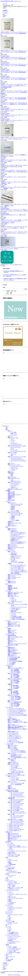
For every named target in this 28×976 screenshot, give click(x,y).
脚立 (12, 474)
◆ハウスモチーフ (12, 654)
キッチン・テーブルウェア (12, 934)
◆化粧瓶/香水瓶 (12, 635)
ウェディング (9, 924)
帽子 (9, 915)
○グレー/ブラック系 (15, 514)
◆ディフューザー (12, 746)
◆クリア (10, 666)
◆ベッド (10, 430)
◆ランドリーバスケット (14, 621)
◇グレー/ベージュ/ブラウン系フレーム (17, 710)
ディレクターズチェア (16, 444)
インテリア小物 (9, 743)
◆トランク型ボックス (13, 837)
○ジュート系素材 (15, 520)
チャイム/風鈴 (14, 766)
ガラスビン (13, 761)
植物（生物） (11, 868)
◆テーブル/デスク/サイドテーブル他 (17, 445)
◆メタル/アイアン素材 (13, 810)
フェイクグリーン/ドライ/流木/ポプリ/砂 (15, 775)
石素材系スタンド (15, 539)
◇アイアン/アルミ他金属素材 (15, 661)
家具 (7, 429)
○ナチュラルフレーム (13, 733)
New (7, 427)
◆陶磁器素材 (11, 798)
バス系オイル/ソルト (16, 608)
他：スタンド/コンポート (17, 822)
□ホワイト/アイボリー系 (16, 504)
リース (9, 929)
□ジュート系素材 (15, 510)
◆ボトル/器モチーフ (13, 650)
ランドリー (8, 620)
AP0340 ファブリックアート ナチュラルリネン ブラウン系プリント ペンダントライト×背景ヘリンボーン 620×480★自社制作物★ (14, 86)
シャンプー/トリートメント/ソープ (19, 607)
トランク (10, 876)
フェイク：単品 (14, 779)
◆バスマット (11, 524)
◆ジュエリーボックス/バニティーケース (17, 840)
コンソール (13, 453)
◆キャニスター (12, 753)
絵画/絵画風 (13, 554)
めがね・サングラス (13, 922)
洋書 (7, 878)
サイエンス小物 (9, 959)
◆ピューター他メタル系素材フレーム (17, 726)
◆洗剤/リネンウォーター (14, 624)
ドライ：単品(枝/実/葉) (16, 784)
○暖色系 (13, 517)
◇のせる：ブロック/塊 (13, 826)
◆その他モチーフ (12, 655)
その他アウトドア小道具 (14, 952)
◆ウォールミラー (12, 630)
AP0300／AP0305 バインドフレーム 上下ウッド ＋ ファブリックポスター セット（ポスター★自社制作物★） (14, 59)
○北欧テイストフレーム (13, 741)
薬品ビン (13, 760)
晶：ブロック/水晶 (15, 807)
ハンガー (13, 470)
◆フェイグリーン (12, 776)
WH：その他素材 (15, 669)
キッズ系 (13, 559)
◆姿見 (9, 628)
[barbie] (11, 1)
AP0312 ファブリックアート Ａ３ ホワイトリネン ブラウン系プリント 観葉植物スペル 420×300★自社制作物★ (14, 104)
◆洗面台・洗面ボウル (13, 593)
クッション (11, 906)
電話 (9, 861)
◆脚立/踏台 (11, 472)
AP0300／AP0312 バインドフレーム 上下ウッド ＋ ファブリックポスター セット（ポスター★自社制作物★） (14, 52)
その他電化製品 (12, 864)
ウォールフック (14, 485)
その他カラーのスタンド (16, 537)
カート (5, 3)
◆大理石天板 (11, 493)
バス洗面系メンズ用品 (16, 616)
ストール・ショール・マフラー (15, 914)
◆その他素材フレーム (13, 731)
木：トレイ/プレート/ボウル (17, 815)
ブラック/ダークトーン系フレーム (19, 570)
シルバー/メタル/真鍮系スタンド (18, 542)
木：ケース (13, 818)
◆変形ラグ (11, 521)
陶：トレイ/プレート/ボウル (17, 799)
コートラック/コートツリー (17, 466)
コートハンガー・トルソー (14, 845)
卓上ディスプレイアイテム (12, 789)
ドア (12, 479)
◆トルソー (11, 471)
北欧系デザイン (14, 531)
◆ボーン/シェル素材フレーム (15, 720)
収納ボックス (9, 831)
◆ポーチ (10, 642)
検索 (4, 287)
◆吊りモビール (12, 581)
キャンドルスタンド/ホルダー (18, 750)
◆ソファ (10, 436)
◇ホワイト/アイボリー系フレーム (16, 708)
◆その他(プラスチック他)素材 (15, 819)
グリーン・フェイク (10, 867)
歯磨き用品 (13, 611)
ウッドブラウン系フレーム (17, 567)
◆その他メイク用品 (13, 645)
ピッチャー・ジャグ (13, 937)
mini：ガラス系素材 (15, 704)
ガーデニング (9, 953)
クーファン (11, 849)
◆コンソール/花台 (12, 452)
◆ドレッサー (11, 463)
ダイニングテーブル (15, 447)
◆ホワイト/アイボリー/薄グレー (15, 668)
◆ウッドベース (12, 700)
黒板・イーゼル (12, 896)
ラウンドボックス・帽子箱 (14, 872)
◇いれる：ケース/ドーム (14, 827)
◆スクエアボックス (13, 834)
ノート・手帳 (11, 886)
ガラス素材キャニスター (16, 754)
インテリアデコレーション (12, 890)
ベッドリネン (14, 435)
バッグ (9, 917)
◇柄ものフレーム (12, 718)
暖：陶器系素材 (14, 692)
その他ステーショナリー (14, 888)
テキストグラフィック (16, 555)
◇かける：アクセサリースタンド (16, 829)
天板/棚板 (8, 490)
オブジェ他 (8, 865)
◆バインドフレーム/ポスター (15, 574)
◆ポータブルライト (13, 546)
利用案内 (5, 10)
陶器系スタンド (14, 540)
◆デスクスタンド (12, 544)
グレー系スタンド (15, 535)
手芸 (7, 955)
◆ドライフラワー (12, 781)
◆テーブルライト (12, 529)
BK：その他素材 (15, 682)
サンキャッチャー (15, 765)
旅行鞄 (7, 873)
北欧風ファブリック (15, 556)
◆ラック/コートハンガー (14, 464)
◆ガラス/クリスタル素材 (14, 802)
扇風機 (9, 863)
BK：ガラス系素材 (15, 681)
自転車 (7, 944)
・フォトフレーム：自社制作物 (15, 742)
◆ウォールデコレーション (14, 577)
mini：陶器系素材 (15, 703)
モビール (8, 579)
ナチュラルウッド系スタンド (17, 533)
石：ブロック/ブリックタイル (18, 796)
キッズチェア (11, 844)
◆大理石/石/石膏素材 (13, 791)
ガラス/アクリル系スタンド (17, 543)
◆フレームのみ (12, 578)
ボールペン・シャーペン (14, 883)
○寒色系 (13, 516)
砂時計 (9, 899)
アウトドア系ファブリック (14, 948)
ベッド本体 (13, 432)
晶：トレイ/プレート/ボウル (17, 803)
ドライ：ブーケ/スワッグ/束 (17, 783)
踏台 (12, 475)
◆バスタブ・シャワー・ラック (15, 592)
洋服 (9, 918)
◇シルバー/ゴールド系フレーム (15, 712)
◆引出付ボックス (12, 838)
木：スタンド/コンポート (17, 817)
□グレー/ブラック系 (15, 505)
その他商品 (8, 960)
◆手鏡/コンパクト (12, 632)
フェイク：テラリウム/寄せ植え (18, 780)
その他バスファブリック (16, 601)
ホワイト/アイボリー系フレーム (18, 565)
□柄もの (13, 509)
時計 (7, 584)
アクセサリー (9, 920)
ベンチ (12, 441)
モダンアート (14, 552)
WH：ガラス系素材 (15, 672)
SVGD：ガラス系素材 (16, 697)
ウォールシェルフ (15, 483)
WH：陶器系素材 (15, 670)
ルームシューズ (9, 911)
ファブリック (9, 905)
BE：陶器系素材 (15, 674)
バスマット (13, 598)
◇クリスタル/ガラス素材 (14, 657)
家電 (7, 857)
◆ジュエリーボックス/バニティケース (17, 643)
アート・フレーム (10, 550)
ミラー (7, 627)
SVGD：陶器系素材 (15, 696)
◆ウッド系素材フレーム (14, 719)
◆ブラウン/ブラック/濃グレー (15, 678)
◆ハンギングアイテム (13, 764)
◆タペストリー (12, 575)
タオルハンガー (14, 468)
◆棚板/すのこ (11, 497)
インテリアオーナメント (16, 768)
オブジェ (8, 646)
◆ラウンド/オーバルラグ (14, 512)
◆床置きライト (12, 548)
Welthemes (3, 972)
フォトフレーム (9, 707)
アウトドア (8, 945)
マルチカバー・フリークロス (15, 907)
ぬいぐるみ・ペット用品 (14, 854)
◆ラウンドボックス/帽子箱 (14, 836)
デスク (12, 448)
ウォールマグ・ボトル (13, 949)
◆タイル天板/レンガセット (14, 494)
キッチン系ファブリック (14, 941)
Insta (4, 16)
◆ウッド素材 (11, 814)
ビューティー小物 (10, 634)
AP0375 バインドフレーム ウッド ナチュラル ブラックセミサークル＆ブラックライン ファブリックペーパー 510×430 (14, 233)
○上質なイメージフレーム (14, 735)
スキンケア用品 (14, 609)
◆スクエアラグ (12, 502)
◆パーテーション (12, 477)
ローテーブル (14, 449)
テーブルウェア (12, 938)
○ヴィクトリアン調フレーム (14, 737)
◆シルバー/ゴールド (13, 695)
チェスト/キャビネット (16, 458)
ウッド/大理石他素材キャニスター (19, 757)
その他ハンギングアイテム (17, 772)
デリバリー (5, 11)
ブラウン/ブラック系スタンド (18, 536)
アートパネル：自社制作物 (17, 562)
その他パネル (14, 561)
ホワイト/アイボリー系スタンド (18, 532)
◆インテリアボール (13, 745)
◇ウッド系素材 (12, 662)
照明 (7, 527)
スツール (13, 440)
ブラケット (13, 486)
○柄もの (13, 519)
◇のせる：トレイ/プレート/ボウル (16, 823)
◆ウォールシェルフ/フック (14, 482)
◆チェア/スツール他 (13, 437)
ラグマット (8, 501)
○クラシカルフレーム (13, 734)
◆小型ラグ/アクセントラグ (14, 523)
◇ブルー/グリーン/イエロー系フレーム (17, 714)
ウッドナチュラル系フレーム (17, 566)
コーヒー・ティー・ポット (14, 936)
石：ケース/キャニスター (17, 795)
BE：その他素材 (15, 677)
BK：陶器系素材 (15, 680)
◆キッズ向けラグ (12, 525)
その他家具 (8, 841)
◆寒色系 (10, 684)
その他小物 (11, 903)
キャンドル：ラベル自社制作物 (18, 752)
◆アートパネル (12, 551)
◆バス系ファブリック (13, 596)
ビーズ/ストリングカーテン (17, 770)
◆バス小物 (11, 603)
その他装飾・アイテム (13, 933)
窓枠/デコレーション (16, 481)
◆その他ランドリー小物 (14, 626)
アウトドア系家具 (12, 947)
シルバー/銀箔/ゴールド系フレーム (19, 571)
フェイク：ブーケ (15, 777)
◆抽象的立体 (11, 647)
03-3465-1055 (7, 5)
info (4, 14)
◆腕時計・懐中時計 (13, 588)
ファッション (9, 913)
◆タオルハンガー (12, 594)
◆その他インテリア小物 (14, 773)
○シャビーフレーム (12, 739)
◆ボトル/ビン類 (12, 758)
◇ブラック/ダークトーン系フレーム (16, 711)
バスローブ (13, 600)
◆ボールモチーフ (12, 649)
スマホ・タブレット (10, 956)
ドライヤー (13, 615)
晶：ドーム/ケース (15, 806)
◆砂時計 (10, 589)
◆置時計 (10, 586)
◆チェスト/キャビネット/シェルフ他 (17, 456)
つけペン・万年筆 (12, 882)
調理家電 (10, 940)
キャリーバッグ (12, 875)
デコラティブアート (15, 558)
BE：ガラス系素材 (15, 676)
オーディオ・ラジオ (13, 860)
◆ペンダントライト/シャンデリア (16, 547)
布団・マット (14, 433)
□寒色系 (13, 506)
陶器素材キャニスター (16, 756)
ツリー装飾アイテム (13, 932)
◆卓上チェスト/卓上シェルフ (15, 489)
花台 (12, 455)
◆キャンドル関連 (12, 747)
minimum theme (20, 971)
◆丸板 (9, 498)
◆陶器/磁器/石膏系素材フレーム (15, 727)
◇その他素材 (11, 663)
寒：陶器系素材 (14, 685)
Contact (4, 15)
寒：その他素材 (14, 688)
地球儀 (9, 901)
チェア (12, 439)
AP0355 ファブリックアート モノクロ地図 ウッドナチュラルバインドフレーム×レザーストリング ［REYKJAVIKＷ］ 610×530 (14, 221)
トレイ (9, 891)
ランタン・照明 (12, 951)
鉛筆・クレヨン (12, 884)
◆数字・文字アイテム (13, 762)
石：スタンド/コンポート (17, 794)
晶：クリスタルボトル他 (16, 808)
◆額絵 (9, 563)
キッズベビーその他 (13, 856)
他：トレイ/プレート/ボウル (17, 821)
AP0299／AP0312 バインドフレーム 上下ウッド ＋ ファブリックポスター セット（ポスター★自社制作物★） (14, 65)
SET (7, 428)
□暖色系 (13, 508)
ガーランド (13, 769)
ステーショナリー (10, 880)
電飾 (9, 930)
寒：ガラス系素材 (15, 687)
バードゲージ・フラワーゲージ (15, 898)
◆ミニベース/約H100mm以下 (15, 701)
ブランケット (11, 909)
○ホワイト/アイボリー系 (16, 513)
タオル (12, 597)
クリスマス (8, 926)
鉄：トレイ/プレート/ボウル (17, 811)
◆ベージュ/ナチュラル (13, 673)
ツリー (9, 928)
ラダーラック (14, 467)
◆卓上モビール (12, 582)
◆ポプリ (10, 787)
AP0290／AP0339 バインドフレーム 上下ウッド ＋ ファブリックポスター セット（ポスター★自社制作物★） (14, 33)
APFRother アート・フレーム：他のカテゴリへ (11, 264)
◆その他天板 (11, 500)
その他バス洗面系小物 (16, 617)
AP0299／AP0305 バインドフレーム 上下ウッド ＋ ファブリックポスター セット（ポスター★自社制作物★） (14, 72)
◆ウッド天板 (11, 491)
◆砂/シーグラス (12, 788)
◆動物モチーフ (12, 651)
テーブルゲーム (12, 902)
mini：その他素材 (15, 705)
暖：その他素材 (14, 691)
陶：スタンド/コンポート (17, 800)
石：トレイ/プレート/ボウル (17, 792)
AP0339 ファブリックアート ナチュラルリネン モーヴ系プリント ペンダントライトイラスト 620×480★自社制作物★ (14, 92)
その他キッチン (12, 943)
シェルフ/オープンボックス (17, 459)
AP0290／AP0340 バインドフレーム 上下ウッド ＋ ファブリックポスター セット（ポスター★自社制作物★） (14, 79)
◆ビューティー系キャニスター (15, 636)
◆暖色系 (10, 689)
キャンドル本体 (14, 749)
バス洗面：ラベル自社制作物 (17, 619)
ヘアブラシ (13, 613)
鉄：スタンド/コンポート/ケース (18, 812)
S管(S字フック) (14, 487)
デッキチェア (14, 443)
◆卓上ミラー (11, 631)
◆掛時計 (10, 585)
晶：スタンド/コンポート (17, 804)
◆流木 (9, 785)
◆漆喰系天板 (11, 495)
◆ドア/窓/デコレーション (14, 478)
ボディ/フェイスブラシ (16, 612)
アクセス (5, 13)
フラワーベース (9, 665)
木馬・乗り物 (11, 852)
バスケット (11, 892)
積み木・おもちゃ (12, 853)
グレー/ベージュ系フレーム (17, 569)
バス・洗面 (8, 590)
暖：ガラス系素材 (15, 693)
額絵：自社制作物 (15, 573)
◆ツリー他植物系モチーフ (14, 653)
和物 (7, 957)
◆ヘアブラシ (11, 639)
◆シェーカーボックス (13, 833)
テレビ (9, 859)
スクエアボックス (12, 871)
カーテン (10, 910)
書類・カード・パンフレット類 (15, 887)
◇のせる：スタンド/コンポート (15, 825)
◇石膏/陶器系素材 (12, 659)
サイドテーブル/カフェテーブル (18, 451)
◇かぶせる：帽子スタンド (14, 830)
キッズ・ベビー (9, 842)
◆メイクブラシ (12, 638)
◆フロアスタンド (12, 528)
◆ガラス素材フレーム (13, 724)
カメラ (7, 879)
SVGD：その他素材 (15, 699)
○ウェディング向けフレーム (14, 738)
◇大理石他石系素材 (13, 658)
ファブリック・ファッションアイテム (17, 850)
